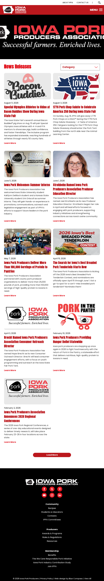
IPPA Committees (52, 519)
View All (87, 578)
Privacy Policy (46, 578)
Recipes (52, 508)
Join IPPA (52, 566)
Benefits (52, 555)
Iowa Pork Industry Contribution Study (52, 562)
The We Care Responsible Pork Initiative (52, 558)
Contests (52, 515)
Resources (52, 541)
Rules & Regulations (52, 537)
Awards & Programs (52, 533)
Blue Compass (76, 578)
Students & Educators (52, 512)
